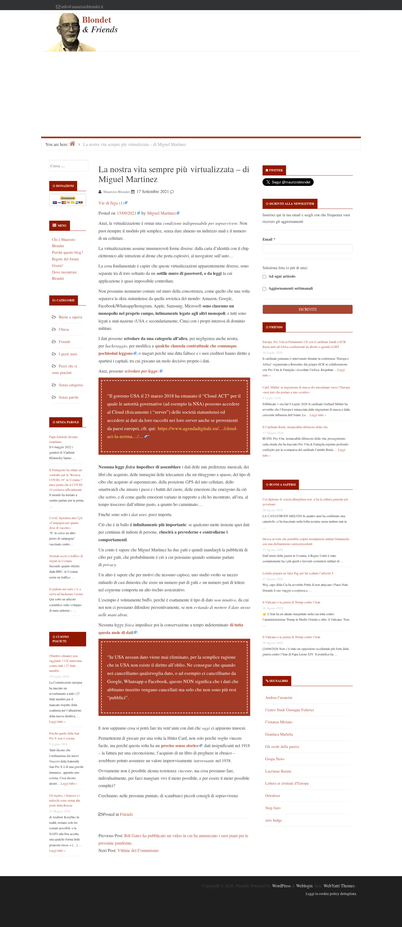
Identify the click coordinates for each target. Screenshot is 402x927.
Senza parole (68, 397)
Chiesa (64, 329)
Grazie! (57, 265)
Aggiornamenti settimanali (290, 288)
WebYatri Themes (339, 885)
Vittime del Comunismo (138, 850)
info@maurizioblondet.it (82, 6)
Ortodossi (272, 795)
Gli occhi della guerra (282, 746)
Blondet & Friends (100, 24)
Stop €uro (273, 807)
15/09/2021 (126, 213)
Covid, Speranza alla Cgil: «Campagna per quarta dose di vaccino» (66, 523)
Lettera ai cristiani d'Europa (286, 783)
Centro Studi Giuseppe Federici (289, 709)
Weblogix (304, 885)
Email (269, 239)
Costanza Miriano (278, 721)
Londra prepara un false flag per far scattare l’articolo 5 (298, 573)
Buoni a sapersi (70, 316)
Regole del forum (65, 258)
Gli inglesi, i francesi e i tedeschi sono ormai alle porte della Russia (64, 800)
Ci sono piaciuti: (61, 639)
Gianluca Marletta (279, 734)
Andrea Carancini (278, 697)
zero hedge (273, 820)
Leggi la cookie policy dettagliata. (331, 893)
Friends (64, 341)
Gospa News (274, 758)
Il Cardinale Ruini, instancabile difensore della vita (295, 427)
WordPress (281, 885)
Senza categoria (71, 384)
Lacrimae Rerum (278, 771)
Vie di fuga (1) (111, 203)
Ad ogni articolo (281, 276)
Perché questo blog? (67, 252)
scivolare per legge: (142, 371)
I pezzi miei (68, 353)
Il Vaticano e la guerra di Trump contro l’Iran (291, 602)
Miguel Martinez (161, 213)
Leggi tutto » (57, 721)
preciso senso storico (180, 745)
